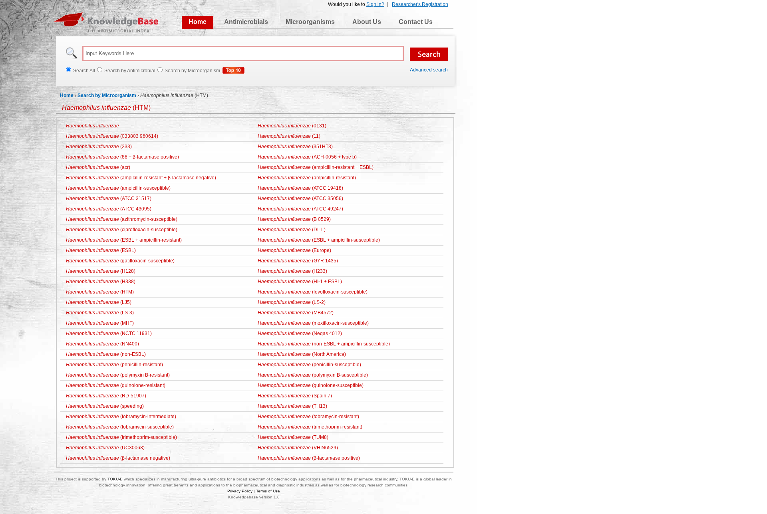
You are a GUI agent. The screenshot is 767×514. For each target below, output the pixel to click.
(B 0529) (294, 219)
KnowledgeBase (106, 22)
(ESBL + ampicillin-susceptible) (319, 240)
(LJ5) (98, 302)
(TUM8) (293, 437)
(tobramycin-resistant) (308, 416)
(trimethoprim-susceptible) (121, 437)
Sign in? (375, 4)
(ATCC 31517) (108, 198)
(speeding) (105, 406)
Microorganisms (310, 21)
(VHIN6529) (298, 447)
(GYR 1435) (298, 261)
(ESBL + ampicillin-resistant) (124, 240)
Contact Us (416, 21)
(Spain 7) (295, 396)
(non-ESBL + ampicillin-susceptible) (324, 344)
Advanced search (429, 70)
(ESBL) (101, 250)
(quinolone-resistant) (115, 385)
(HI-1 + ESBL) (300, 281)
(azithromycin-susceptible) (121, 219)
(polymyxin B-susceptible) (313, 375)
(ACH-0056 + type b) (307, 157)
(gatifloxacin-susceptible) (120, 261)
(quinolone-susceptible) (311, 385)
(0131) (292, 126)
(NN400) (102, 344)
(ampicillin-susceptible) (118, 188)
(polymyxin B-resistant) (118, 375)
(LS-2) (292, 302)
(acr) (98, 167)
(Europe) (294, 250)
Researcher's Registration (420, 4)
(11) (289, 136)
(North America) (302, 354)
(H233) (292, 271)
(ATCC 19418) (300, 188)
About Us (366, 21)
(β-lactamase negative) (118, 458)
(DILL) (292, 229)
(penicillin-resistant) (114, 364)
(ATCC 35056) (300, 198)
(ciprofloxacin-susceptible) (121, 229)
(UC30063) (105, 447)
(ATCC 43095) (108, 209)
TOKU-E (115, 479)
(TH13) (292, 406)
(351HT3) (295, 146)
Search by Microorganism (106, 95)
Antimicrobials (246, 21)
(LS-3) (100, 313)
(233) (99, 146)
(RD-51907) (106, 396)
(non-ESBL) (106, 354)
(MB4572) (296, 313)
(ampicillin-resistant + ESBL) (316, 167)
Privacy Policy (239, 491)
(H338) (100, 281)
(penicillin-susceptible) (309, 364)
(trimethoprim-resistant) (310, 427)
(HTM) (106, 107)
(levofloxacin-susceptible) (313, 292)
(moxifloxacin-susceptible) (313, 323)
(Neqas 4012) (300, 333)
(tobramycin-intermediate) (121, 416)
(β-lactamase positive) (309, 458)
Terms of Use (268, 491)
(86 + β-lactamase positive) (122, 157)
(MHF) (100, 323)
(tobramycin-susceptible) (120, 427)
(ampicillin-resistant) (307, 178)
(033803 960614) (112, 136)
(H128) (100, 271)
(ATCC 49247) (300, 209)
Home (198, 21)
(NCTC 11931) (109, 333)
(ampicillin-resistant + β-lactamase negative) (141, 178)
